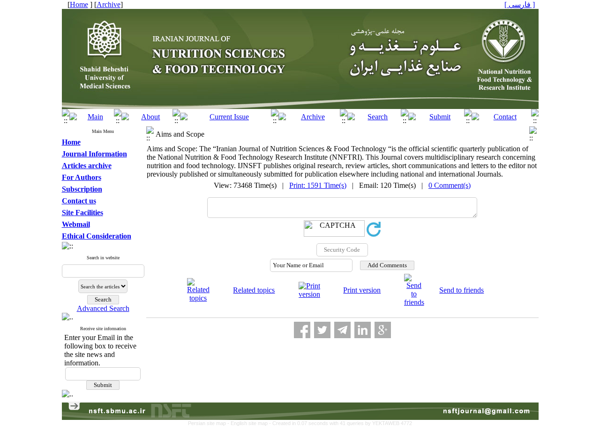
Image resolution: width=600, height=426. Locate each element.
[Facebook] (302, 330)
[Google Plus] (383, 330)
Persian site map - (209, 423)
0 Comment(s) (449, 185)
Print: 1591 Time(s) (317, 185)
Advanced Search (103, 308)
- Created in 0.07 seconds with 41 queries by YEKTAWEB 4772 (340, 423)
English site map (250, 423)
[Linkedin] (362, 330)
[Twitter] (322, 330)
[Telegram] (342, 330)
